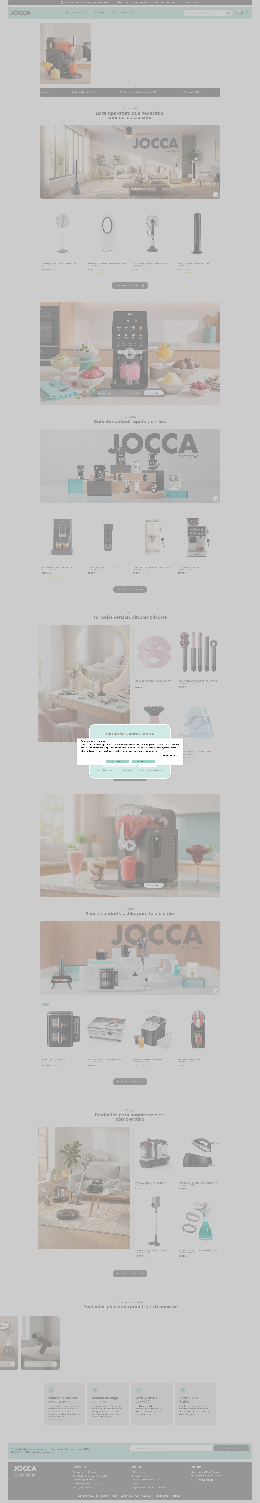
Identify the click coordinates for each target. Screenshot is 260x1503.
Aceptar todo (143, 761)
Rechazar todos (117, 761)
